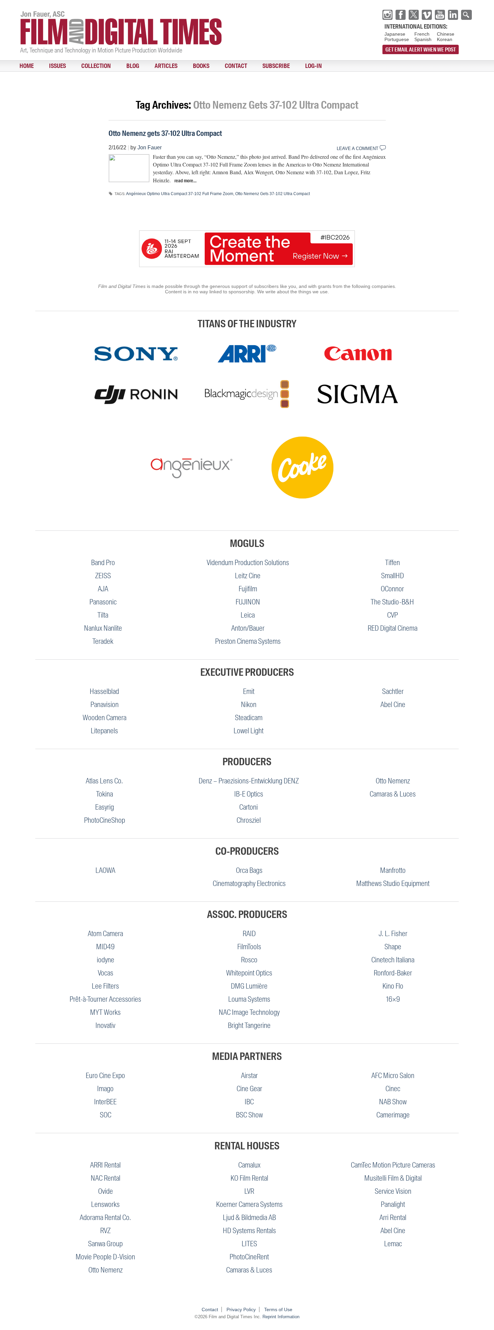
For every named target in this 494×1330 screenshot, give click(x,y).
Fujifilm (248, 589)
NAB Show (393, 1102)
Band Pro (103, 562)
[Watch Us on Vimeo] (427, 15)
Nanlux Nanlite (103, 628)
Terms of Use (278, 1309)
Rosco (249, 960)
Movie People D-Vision (105, 1257)
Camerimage (393, 1115)
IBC (249, 1102)
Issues (46, 66)
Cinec (392, 1089)
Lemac (393, 1244)
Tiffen (392, 562)
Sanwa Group (105, 1244)
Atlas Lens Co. (104, 781)
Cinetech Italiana (392, 960)
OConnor (392, 589)
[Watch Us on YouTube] (440, 15)
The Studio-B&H (392, 602)
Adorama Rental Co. (105, 1217)
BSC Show (249, 1115)
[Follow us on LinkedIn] (453, 15)
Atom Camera (105, 933)
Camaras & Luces (393, 794)
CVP (392, 615)
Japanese (394, 34)
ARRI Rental (105, 1165)
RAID (249, 933)
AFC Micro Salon (392, 1075)
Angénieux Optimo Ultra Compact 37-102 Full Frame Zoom (179, 193)
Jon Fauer (149, 147)
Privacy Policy (241, 1309)
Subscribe (220, 66)
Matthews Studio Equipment (392, 883)
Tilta (102, 615)
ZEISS (103, 576)
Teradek (102, 641)
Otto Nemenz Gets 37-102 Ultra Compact (272, 193)
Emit (248, 691)
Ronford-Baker (393, 973)
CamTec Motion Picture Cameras (393, 1165)
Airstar (249, 1075)
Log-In (250, 66)
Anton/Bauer (247, 628)
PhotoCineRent (249, 1257)
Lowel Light (248, 731)
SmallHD (392, 576)
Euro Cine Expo (105, 1075)
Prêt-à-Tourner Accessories (105, 999)
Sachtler (393, 691)
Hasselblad (104, 691)
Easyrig (104, 807)
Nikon (248, 704)
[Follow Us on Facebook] (401, 15)
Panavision (104, 704)
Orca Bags (249, 870)
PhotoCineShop (104, 820)
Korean (444, 39)
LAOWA (105, 870)
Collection (77, 66)
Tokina (104, 794)
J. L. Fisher (393, 933)
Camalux (249, 1165)
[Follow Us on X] (414, 15)
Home (23, 66)
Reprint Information (280, 1316)
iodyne (105, 960)
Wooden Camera (104, 718)
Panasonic (103, 602)
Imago (105, 1089)
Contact (188, 66)
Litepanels (104, 731)
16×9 (393, 999)
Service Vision (393, 1191)
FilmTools (249, 947)
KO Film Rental (249, 1178)
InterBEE (105, 1102)
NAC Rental (105, 1178)
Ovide (105, 1191)
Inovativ (105, 1025)
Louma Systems (249, 999)
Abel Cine (392, 704)
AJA (103, 589)
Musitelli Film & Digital (393, 1178)
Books (160, 66)
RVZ (105, 1230)
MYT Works (105, 1012)
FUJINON (248, 602)
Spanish (422, 39)
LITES (249, 1244)
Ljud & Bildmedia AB (249, 1217)
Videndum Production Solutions (248, 562)
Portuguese (396, 39)
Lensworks (105, 1204)
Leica (248, 615)
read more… (185, 181)
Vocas (105, 973)
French (421, 34)
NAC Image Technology (249, 1012)
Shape (392, 947)
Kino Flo (392, 986)
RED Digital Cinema (392, 628)
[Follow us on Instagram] (387, 15)
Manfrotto (393, 870)
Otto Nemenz (393, 781)
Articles (132, 66)
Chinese (445, 34)
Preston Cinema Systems (248, 641)
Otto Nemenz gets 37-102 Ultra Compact (165, 133)
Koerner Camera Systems (249, 1204)
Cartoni (248, 807)
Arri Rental (392, 1217)
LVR (249, 1191)
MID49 (105, 947)
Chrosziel (249, 820)
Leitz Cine (247, 576)
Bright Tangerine (249, 1025)
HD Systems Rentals (249, 1230)
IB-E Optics (248, 794)
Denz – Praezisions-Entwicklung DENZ (249, 781)
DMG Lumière (249, 986)
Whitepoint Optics (249, 973)
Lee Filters (105, 986)
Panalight (393, 1204)
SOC (105, 1115)
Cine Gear (249, 1089)
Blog (106, 66)
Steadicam (248, 718)
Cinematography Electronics (249, 883)
